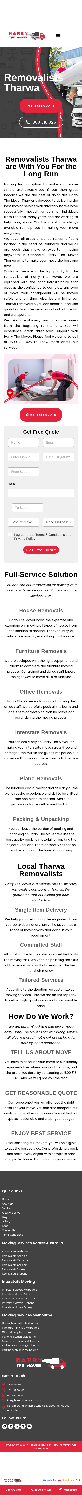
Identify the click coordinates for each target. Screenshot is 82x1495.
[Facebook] (4, 1426)
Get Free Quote (41, 550)
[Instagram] (17, 1426)
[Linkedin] (10, 1426)
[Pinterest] (23, 1426)
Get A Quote (13, 1489)
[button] (58, 35)
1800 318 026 (43, 1489)
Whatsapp (70, 1489)
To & (11, 484)
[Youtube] (29, 1426)
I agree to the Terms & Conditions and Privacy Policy (42, 537)
